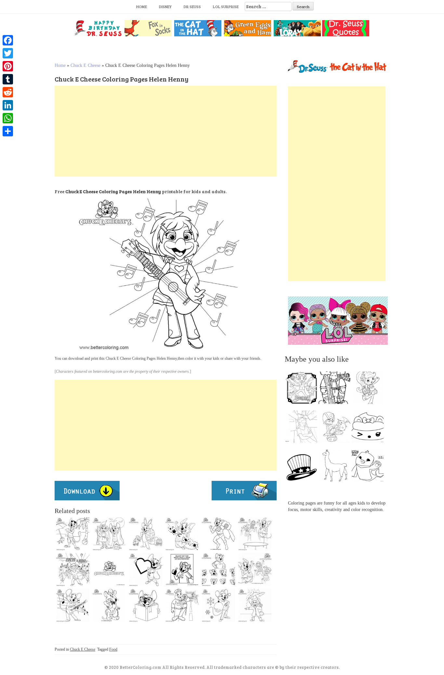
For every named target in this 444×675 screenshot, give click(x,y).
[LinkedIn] (7, 105)
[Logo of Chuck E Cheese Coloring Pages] (109, 569)
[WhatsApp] (7, 118)
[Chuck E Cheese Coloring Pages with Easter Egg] (145, 534)
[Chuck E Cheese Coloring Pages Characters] (255, 569)
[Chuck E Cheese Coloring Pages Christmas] (218, 605)
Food (113, 649)
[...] (303, 389)
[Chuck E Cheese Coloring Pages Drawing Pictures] (255, 605)
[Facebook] (7, 40)
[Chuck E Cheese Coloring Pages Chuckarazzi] (73, 569)
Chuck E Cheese (85, 65)
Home (141, 6)
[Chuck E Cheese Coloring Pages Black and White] (182, 534)
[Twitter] (7, 53)
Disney (165, 6)
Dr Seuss (192, 6)
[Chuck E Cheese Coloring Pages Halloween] (109, 534)
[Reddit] (7, 92)
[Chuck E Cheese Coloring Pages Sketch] (109, 605)
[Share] (7, 131)
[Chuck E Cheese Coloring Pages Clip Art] (182, 569)
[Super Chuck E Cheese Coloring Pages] (218, 534)
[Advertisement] (166, 131)
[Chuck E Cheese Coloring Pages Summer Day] (73, 534)
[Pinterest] (7, 66)
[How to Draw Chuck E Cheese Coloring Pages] (218, 569)
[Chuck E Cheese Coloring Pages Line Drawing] (73, 605)
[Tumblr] (7, 79)
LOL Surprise (226, 6)
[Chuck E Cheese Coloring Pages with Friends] (255, 534)
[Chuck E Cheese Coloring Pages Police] (182, 605)
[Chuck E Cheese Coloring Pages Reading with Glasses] (145, 605)
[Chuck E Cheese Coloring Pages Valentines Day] (145, 569)
